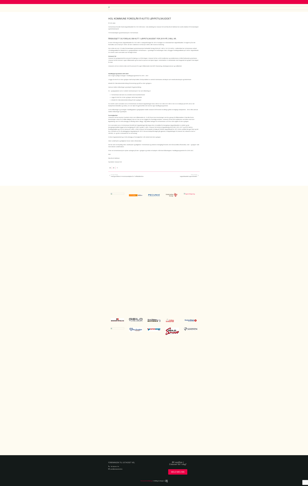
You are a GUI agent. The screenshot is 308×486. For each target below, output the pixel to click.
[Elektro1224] (117, 253)
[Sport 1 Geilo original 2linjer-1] (117, 388)
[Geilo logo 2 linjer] (135, 319)
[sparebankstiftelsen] (135, 195)
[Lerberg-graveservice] (172, 320)
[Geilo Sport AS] (172, 331)
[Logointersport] (154, 329)
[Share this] (114, 168)
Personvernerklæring (146, 481)
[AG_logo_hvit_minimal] (167, 481)
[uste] (172, 195)
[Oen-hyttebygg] (154, 320)
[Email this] (110, 168)
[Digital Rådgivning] (190, 253)
